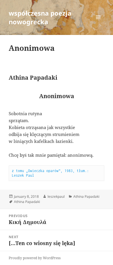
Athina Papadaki (86, 196)
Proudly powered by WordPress (35, 257)
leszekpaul (56, 196)
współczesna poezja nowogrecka (40, 17)
